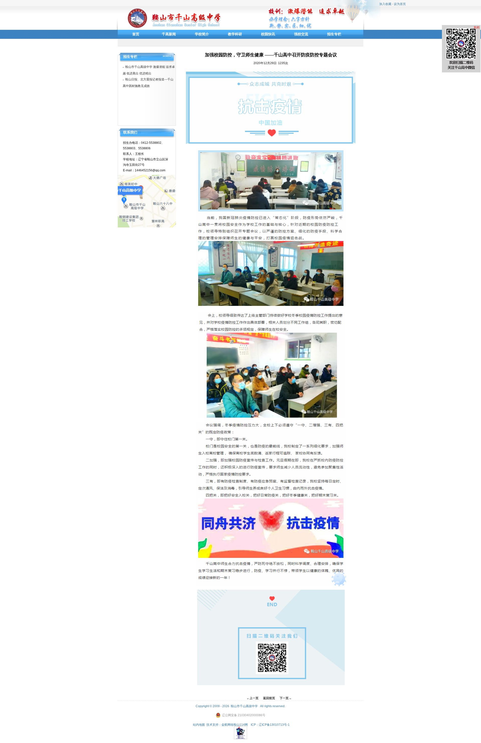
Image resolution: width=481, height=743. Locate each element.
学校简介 (202, 34)
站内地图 (199, 724)
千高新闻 (169, 34)
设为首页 (400, 4)
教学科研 (235, 34)
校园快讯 (268, 34)
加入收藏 (385, 4)
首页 (135, 34)
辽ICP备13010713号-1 (274, 724)
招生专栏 (334, 34)
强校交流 (301, 34)
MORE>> (167, 56)
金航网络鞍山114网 (234, 724)
